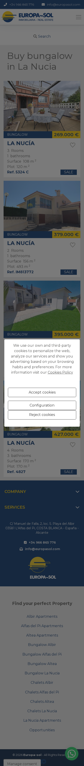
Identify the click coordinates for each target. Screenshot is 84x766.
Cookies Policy (60, 372)
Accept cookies (42, 392)
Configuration (42, 405)
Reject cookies (42, 415)
